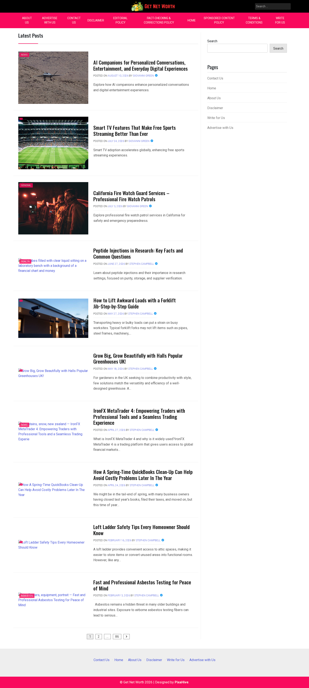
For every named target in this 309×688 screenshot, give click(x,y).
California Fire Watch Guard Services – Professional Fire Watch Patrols (131, 196)
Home (192, 20)
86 (117, 637)
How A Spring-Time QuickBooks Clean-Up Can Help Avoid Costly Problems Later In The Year (143, 475)
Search (212, 41)
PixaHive (182, 682)
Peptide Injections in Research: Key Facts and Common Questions (138, 253)
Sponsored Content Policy (219, 20)
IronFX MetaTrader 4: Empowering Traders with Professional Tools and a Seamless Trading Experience (139, 416)
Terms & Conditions (254, 20)
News (24, 54)
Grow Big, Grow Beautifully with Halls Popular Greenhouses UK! (138, 358)
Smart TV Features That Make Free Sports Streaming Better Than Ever (134, 130)
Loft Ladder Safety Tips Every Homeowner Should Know (141, 530)
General (26, 185)
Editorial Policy (120, 20)
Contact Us (74, 20)
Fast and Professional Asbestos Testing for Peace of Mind (142, 585)
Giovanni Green (143, 75)
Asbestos (27, 595)
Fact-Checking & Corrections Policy (159, 20)
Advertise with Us (49, 20)
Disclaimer (95, 20)
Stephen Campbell (141, 263)
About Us (27, 20)
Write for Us (280, 20)
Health (25, 261)
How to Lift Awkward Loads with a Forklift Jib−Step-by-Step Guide (134, 303)
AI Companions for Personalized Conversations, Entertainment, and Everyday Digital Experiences (140, 65)
